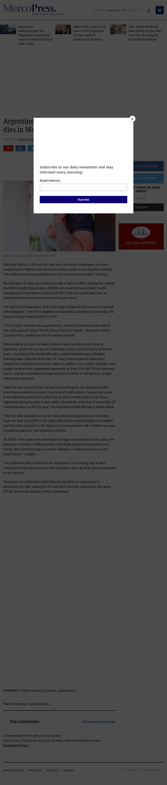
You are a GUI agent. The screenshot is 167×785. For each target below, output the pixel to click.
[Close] (132, 119)
